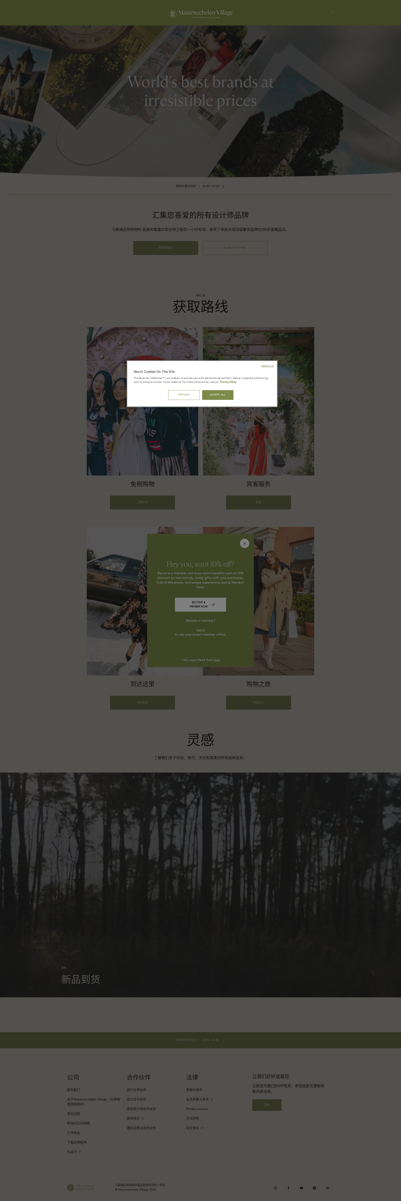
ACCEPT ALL (218, 395)
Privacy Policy (228, 382)
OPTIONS (184, 395)
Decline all (267, 366)
